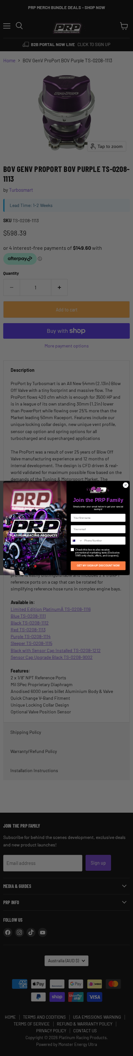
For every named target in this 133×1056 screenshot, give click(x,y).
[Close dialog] (125, 485)
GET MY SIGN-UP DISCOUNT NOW (98, 565)
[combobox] (77, 540)
